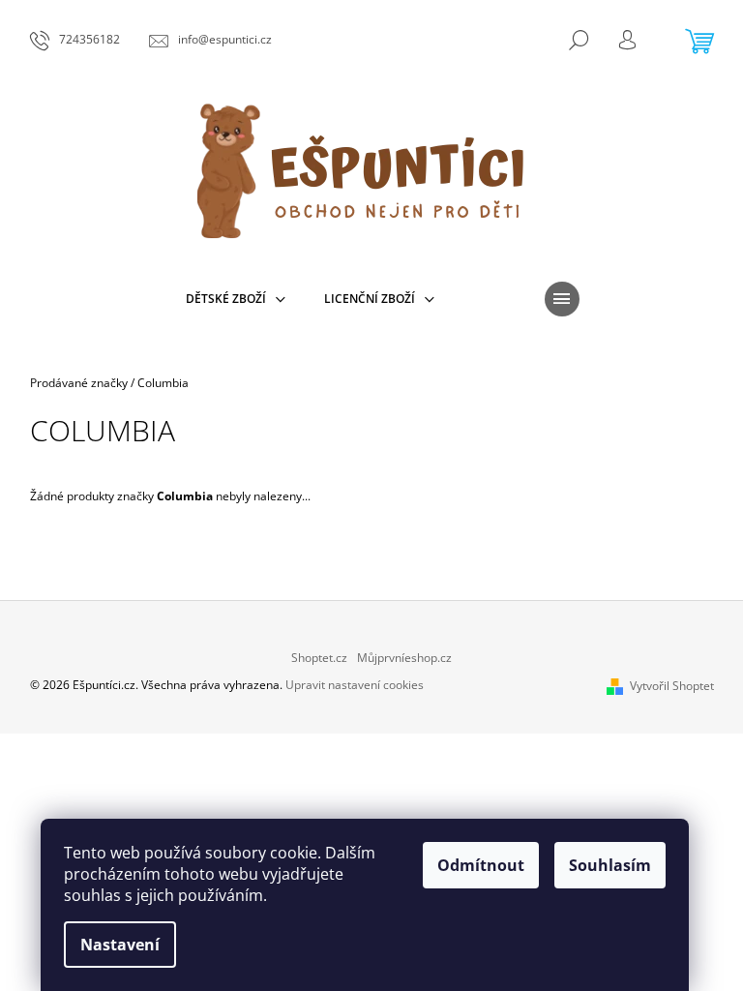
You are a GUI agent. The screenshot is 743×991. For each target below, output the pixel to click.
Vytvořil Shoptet (672, 685)
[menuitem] (235, 299)
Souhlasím (610, 865)
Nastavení (120, 944)
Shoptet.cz (319, 657)
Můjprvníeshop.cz (404, 657)
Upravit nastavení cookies (354, 684)
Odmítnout (480, 865)
